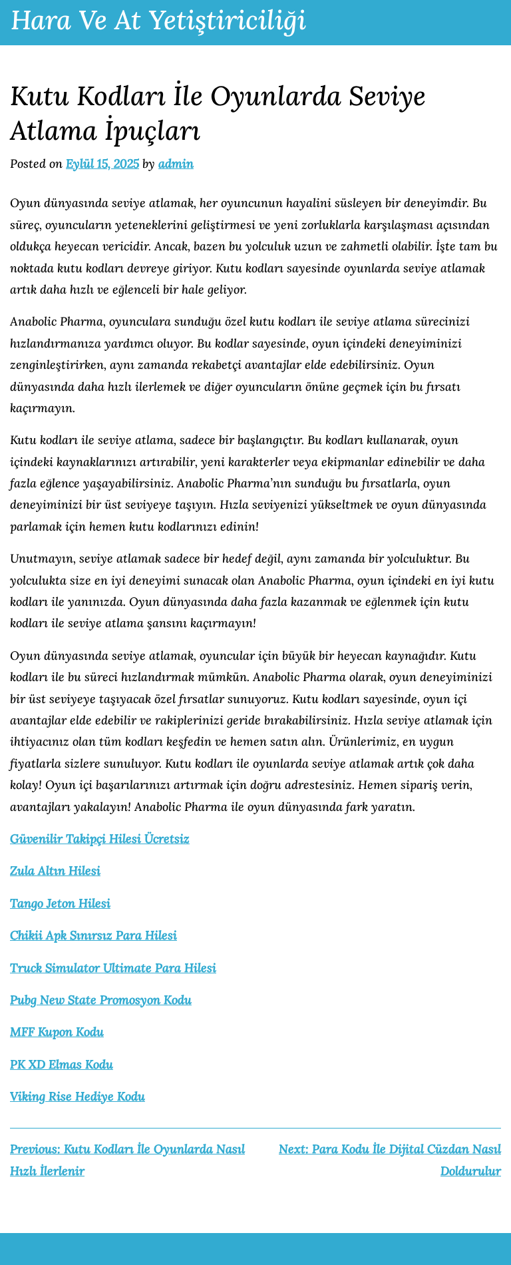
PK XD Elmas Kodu (61, 1064)
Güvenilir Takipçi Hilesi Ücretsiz (100, 838)
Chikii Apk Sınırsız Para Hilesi (93, 935)
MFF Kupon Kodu (57, 1031)
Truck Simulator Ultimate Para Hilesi (113, 967)
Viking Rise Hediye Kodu (77, 1096)
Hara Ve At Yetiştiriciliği (158, 20)
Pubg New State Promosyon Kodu (101, 999)
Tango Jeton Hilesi (60, 903)
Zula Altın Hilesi (55, 870)
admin (176, 163)
